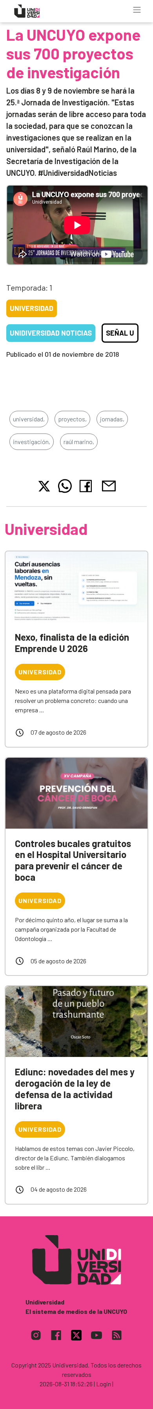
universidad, (29, 419)
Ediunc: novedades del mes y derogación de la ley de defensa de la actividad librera (75, 1088)
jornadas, (112, 419)
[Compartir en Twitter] (44, 486)
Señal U (120, 333)
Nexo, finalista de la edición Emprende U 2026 (72, 642)
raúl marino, (79, 441)
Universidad (31, 308)
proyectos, (72, 419)
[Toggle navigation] (137, 9)
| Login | (103, 1383)
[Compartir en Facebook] (87, 486)
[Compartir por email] (108, 485)
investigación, (31, 441)
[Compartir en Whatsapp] (65, 486)
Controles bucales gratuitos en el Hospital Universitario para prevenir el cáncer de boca (73, 860)
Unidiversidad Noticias (51, 333)
